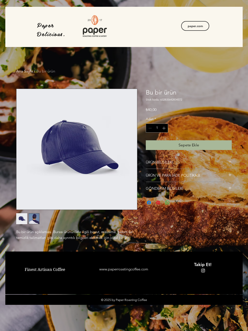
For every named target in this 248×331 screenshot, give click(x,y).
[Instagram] (203, 270)
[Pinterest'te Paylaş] (158, 202)
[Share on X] (176, 202)
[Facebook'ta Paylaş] (149, 202)
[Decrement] (150, 128)
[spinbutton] (157, 128)
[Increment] (164, 128)
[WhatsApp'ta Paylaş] (167, 202)
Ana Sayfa (24, 71)
